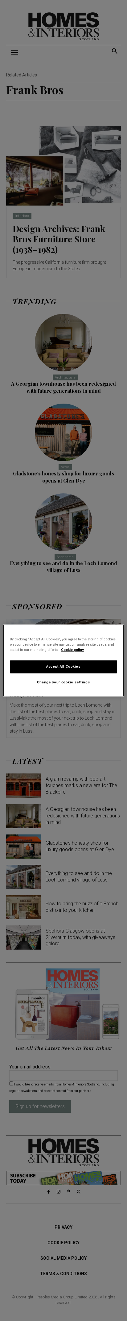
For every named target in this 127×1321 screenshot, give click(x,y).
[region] (63, 660)
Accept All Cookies (63, 667)
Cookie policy (72, 650)
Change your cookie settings (63, 682)
